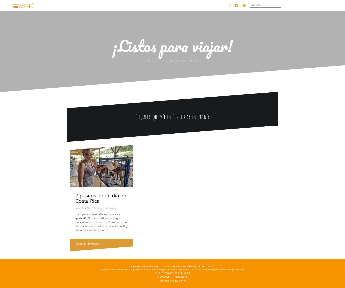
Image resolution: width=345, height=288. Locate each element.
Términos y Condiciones (172, 280)
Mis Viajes (111, 207)
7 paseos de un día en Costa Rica (100, 198)
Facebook (163, 276)
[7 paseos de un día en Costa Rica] (101, 167)
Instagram (181, 276)
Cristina (98, 207)
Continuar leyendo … (87, 243)
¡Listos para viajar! (172, 46)
